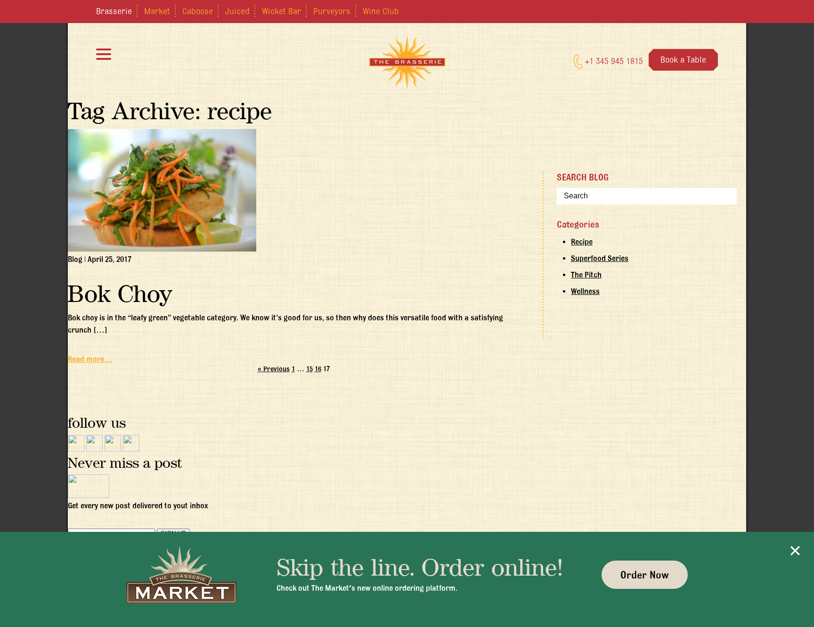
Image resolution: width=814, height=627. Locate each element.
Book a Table (683, 59)
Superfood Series (599, 258)
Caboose (197, 11)
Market (157, 11)
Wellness (585, 291)
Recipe (582, 241)
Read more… (90, 359)
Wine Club (381, 11)
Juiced (237, 11)
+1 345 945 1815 (613, 60)
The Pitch (586, 274)
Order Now (644, 574)
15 (309, 369)
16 (318, 369)
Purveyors (331, 11)
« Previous (274, 369)
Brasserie (114, 11)
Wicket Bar (281, 11)
